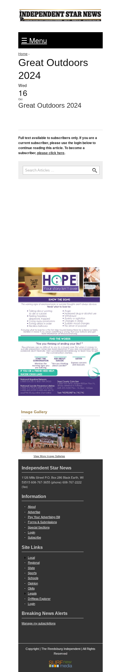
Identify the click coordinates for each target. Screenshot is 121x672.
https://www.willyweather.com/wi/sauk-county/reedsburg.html (60, 247)
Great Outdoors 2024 (49, 105)
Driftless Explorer (39, 598)
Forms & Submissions (42, 522)
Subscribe (34, 537)
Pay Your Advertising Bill (44, 517)
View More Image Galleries (49, 456)
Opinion (33, 583)
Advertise (34, 512)
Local (31, 557)
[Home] (60, 14)
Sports (32, 573)
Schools (33, 578)
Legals (32, 593)
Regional (34, 562)
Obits (31, 588)
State (31, 568)
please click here (50, 152)
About (32, 506)
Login (31, 532)
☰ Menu (34, 40)
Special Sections (39, 527)
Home (23, 53)
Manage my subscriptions (38, 623)
